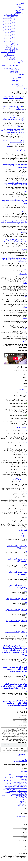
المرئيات (22, 9)
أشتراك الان (24, 837)
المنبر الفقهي (11, 59)
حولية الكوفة (15, 84)
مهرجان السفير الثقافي (12, 16)
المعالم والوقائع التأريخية (15, 69)
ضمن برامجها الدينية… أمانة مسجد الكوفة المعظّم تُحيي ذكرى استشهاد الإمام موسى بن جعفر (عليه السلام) (14, 202)
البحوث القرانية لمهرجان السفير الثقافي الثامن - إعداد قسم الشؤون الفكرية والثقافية (15, 703)
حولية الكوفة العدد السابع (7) (16, 610)
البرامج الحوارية (11, 58)
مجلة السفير (15, 80)
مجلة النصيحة (14, 81)
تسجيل (25, 722)
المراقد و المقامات (19, 61)
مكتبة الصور (18, 12)
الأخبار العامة (18, 4)
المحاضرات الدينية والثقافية (8, 52)
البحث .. (25, 829)
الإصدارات (21, 74)
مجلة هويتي (15, 78)
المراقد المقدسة (17, 62)
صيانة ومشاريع (20, 86)
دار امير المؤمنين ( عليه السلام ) (10, 68)
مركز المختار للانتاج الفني (11, 49)
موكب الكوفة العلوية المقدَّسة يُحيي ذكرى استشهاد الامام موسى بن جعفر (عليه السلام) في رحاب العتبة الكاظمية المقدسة (14, 222)
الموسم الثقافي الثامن (9, 46)
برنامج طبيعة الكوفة (10, 55)
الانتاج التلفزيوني (11, 50)
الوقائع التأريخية (14, 72)
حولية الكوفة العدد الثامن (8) (16, 621)
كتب (20, 75)
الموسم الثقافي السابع (9, 47)
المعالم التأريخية (14, 71)
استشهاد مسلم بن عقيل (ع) (11, 15)
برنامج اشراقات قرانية (9, 56)
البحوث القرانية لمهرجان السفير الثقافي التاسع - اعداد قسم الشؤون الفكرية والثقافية (15, 669)
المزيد (22, 103)
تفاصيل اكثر (24, 175)
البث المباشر (18, 10)
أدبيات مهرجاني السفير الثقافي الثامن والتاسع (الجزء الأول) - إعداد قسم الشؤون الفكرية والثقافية (14, 686)
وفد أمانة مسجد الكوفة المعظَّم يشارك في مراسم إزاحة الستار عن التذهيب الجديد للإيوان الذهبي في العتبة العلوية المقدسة (14, 259)
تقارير (19, 6)
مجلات (19, 77)
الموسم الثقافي (14, 44)
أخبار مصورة (18, 7)
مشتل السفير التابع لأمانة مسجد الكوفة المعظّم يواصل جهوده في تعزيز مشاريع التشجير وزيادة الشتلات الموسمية (15, 165)
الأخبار (22, 3)
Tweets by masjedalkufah (21, 816)
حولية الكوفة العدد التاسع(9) (16, 599)
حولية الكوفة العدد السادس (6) (15, 632)
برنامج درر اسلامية (10, 53)
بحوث (19, 83)
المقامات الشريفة (16, 63)
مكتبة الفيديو (18, 13)
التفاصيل (25, 283)
